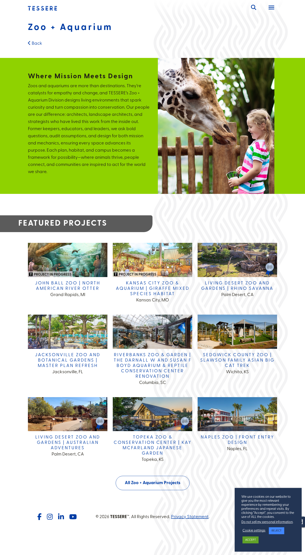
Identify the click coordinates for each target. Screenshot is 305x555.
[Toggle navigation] (271, 8)
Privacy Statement (190, 517)
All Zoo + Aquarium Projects (152, 483)
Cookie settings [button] (253, 530)
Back (36, 43)
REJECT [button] (277, 530)
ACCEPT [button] (250, 539)
